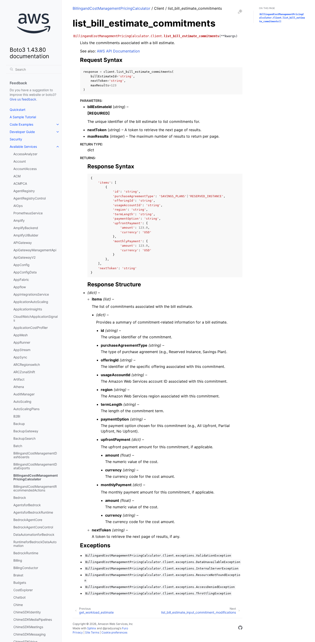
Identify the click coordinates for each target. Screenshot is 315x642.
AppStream (21, 350)
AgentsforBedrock (27, 505)
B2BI (16, 416)
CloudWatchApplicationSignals (35, 318)
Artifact (18, 379)
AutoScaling (22, 401)
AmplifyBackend (25, 228)
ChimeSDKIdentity (27, 612)
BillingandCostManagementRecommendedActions (35, 488)
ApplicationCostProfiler (30, 328)
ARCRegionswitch (26, 364)
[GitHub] (240, 628)
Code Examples (21, 124)
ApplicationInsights (27, 309)
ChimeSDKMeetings (28, 627)
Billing (17, 560)
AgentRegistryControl (29, 198)
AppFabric (21, 280)
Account (19, 161)
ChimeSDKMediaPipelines (32, 619)
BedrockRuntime (25, 553)
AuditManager (24, 394)
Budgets (19, 582)
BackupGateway (25, 431)
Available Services (23, 146)
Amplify (19, 220)
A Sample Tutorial (23, 117)
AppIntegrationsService (31, 294)
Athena (18, 387)
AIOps (18, 206)
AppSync (20, 357)
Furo (125, 628)
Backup (19, 424)
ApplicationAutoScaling (30, 302)
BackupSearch (24, 438)
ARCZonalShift (24, 372)
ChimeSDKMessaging (29, 634)
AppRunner (21, 342)
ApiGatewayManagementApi (34, 250)
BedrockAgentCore (27, 520)
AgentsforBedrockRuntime (33, 512)
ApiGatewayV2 (24, 257)
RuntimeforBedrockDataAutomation (34, 544)
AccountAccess (25, 169)
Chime (18, 605)
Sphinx (91, 628)
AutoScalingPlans (26, 409)
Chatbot (19, 597)
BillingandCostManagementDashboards (35, 455)
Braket (18, 575)
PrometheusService (28, 213)
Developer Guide (22, 132)
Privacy (78, 632)
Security (16, 139)
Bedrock (19, 498)
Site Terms (92, 632)
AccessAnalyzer (25, 154)
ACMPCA (20, 183)
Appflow (19, 287)
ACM (17, 176)
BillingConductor (25, 568)
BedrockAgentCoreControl (33, 527)
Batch (17, 446)
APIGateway (22, 243)
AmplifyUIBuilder (25, 235)
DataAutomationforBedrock (33, 534)
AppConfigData (25, 272)
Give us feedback (23, 99)
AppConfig (21, 265)
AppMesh (20, 335)
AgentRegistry (24, 191)
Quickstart (17, 110)
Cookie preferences (114, 632)
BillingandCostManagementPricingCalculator (35, 477)
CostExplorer (23, 590)
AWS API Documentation (118, 51)
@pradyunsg (111, 628)
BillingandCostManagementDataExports (35, 466)
